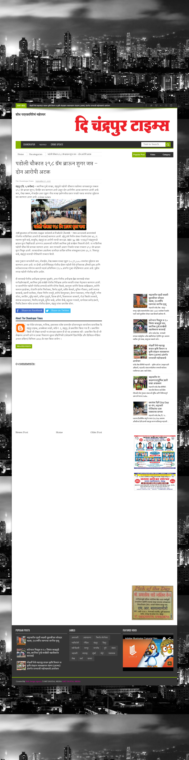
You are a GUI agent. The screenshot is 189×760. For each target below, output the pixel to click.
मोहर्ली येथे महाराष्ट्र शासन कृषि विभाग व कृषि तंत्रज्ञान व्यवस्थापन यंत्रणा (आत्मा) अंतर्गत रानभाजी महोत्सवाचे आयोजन (151, 353)
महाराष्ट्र (84, 653)
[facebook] (145, 105)
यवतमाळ (111, 653)
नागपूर (86, 648)
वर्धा (81, 658)
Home (21, 154)
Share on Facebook (31, 310)
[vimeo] (155, 105)
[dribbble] (165, 105)
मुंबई (94, 653)
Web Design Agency (34, 681)
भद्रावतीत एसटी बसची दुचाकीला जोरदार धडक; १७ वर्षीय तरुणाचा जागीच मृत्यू (158, 299)
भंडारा (113, 648)
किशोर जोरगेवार (102, 637)
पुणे (105, 648)
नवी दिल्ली (75, 648)
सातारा (90, 658)
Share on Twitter (60, 310)
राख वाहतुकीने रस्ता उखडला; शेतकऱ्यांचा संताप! (45, 105)
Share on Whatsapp (88, 310)
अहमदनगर (87, 637)
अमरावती (75, 637)
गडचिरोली (75, 643)
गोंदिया (86, 643)
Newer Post (22, 432)
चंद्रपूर (96, 643)
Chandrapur (29, 144)
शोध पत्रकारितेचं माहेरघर (30, 114)
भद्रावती (74, 653)
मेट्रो (102, 653)
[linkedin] (170, 105)
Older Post (96, 432)
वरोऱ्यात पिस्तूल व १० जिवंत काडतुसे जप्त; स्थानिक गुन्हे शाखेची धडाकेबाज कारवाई (158, 325)
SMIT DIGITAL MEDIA (71, 681)
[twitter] (150, 105)
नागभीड (96, 648)
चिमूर (104, 643)
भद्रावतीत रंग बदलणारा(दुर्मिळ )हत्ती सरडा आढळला (158, 380)
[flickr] (160, 105)
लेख (73, 658)
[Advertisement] (83, 51)
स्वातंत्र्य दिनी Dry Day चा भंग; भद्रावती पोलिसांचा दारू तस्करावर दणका (159, 407)
